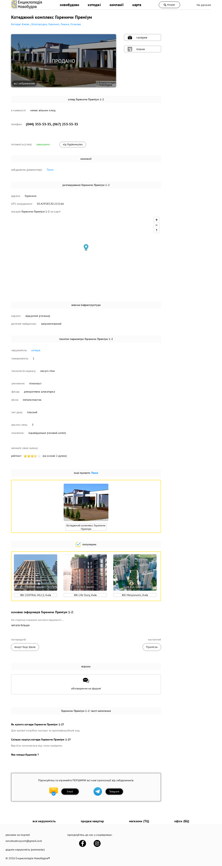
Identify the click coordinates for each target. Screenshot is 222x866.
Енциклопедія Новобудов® (33, 858)
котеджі (94, 4)
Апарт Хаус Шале (25, 647)
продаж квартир (92, 821)
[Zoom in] (156, 219)
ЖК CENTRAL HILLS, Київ (35, 595)
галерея (141, 37)
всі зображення (24, 83)
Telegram (114, 791)
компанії (117, 4)
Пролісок (152, 647)
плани (140, 49)
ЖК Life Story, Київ (85, 595)
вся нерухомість (44, 821)
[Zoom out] (156, 225)
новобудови (69, 4)
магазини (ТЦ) (139, 821)
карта (136, 4)
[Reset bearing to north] (156, 230)
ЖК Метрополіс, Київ (135, 595)
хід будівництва (73, 144)
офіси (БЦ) (181, 821)
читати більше (20, 625)
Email (70, 791)
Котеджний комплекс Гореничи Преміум (85, 527)
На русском (204, 5)
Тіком (49, 169)
